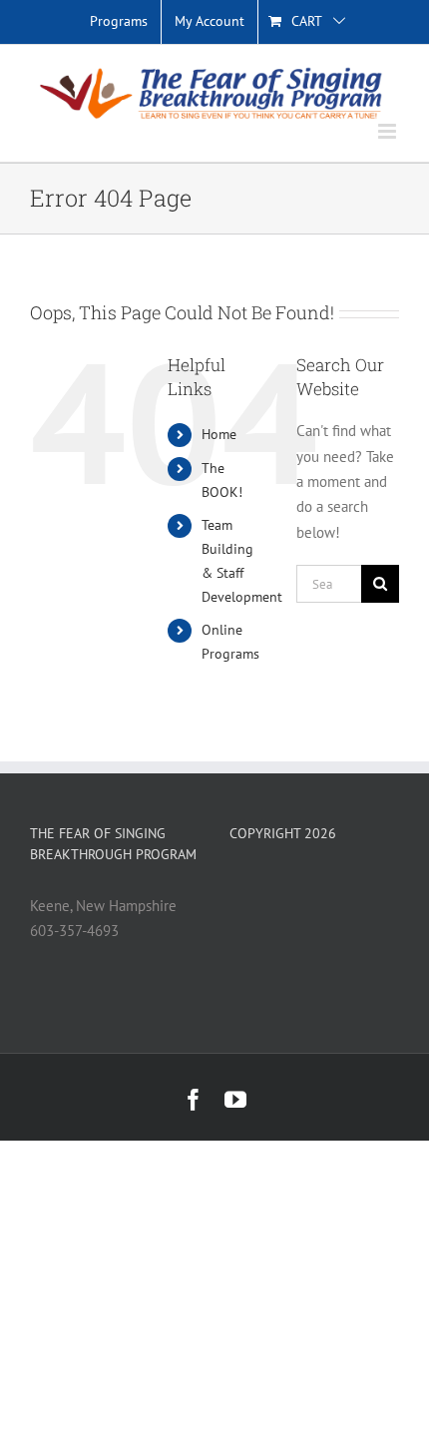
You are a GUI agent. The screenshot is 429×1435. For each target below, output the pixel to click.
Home (219, 434)
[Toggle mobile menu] (388, 131)
